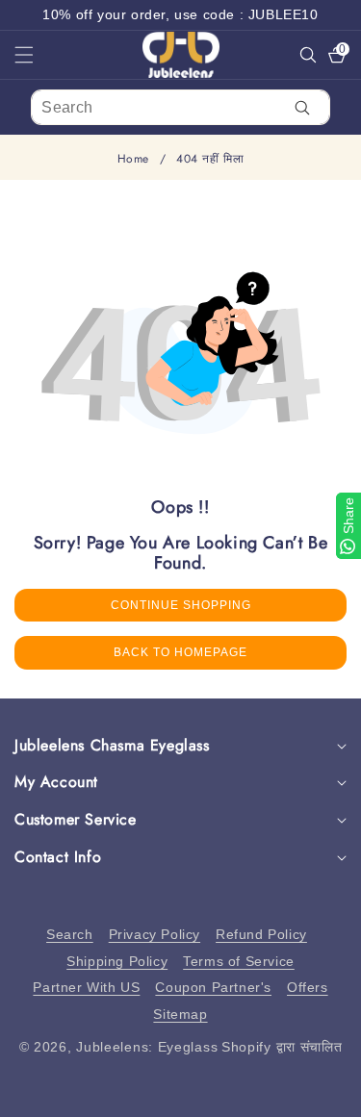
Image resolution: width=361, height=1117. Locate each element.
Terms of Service (239, 961)
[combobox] (180, 107)
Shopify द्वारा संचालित (282, 1046)
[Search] (302, 107)
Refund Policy (261, 934)
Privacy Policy (154, 934)
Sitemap (180, 1014)
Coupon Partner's (213, 987)
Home (133, 159)
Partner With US (86, 987)
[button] (35, 55)
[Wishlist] (108, 1095)
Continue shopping (181, 605)
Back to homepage (180, 652)
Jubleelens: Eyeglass (147, 1046)
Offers (307, 987)
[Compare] (325, 1095)
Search (69, 934)
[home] (180, 1095)
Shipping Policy (117, 961)
